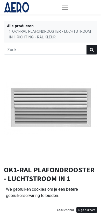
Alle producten (20, 26)
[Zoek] (91, 49)
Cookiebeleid (65, 210)
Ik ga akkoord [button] (87, 210)
